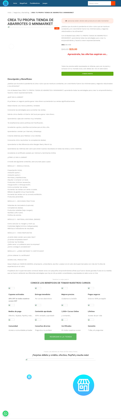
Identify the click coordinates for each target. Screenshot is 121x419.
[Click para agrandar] (11, 46)
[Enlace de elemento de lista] (60, 376)
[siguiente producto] (12, 15)
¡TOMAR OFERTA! (87, 73)
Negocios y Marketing (22, 12)
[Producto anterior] (8, 15)
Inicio (10, 12)
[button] (5, 413)
